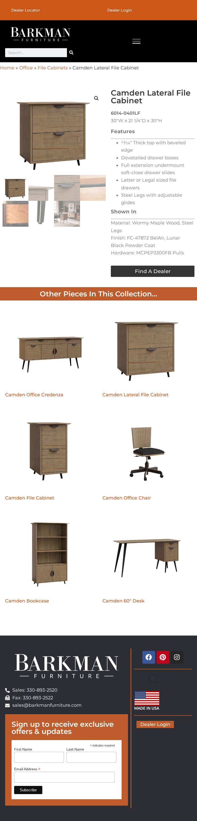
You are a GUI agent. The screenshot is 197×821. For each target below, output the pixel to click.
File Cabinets (53, 68)
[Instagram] (177, 657)
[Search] (71, 52)
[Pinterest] (162, 657)
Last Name (75, 749)
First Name (23, 749)
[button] (96, 98)
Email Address (27, 769)
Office (26, 68)
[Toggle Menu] (136, 41)
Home (7, 68)
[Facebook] (148, 657)
